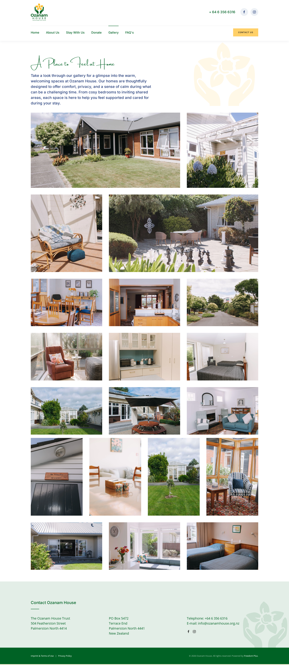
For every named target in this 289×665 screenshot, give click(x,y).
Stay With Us (75, 32)
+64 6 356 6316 (216, 618)
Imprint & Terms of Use (42, 655)
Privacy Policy (65, 655)
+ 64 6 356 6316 (222, 12)
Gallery (113, 32)
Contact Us (245, 32)
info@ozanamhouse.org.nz (218, 623)
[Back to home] (39, 12)
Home (35, 32)
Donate (96, 32)
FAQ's (129, 32)
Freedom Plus (251, 655)
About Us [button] (52, 32)
